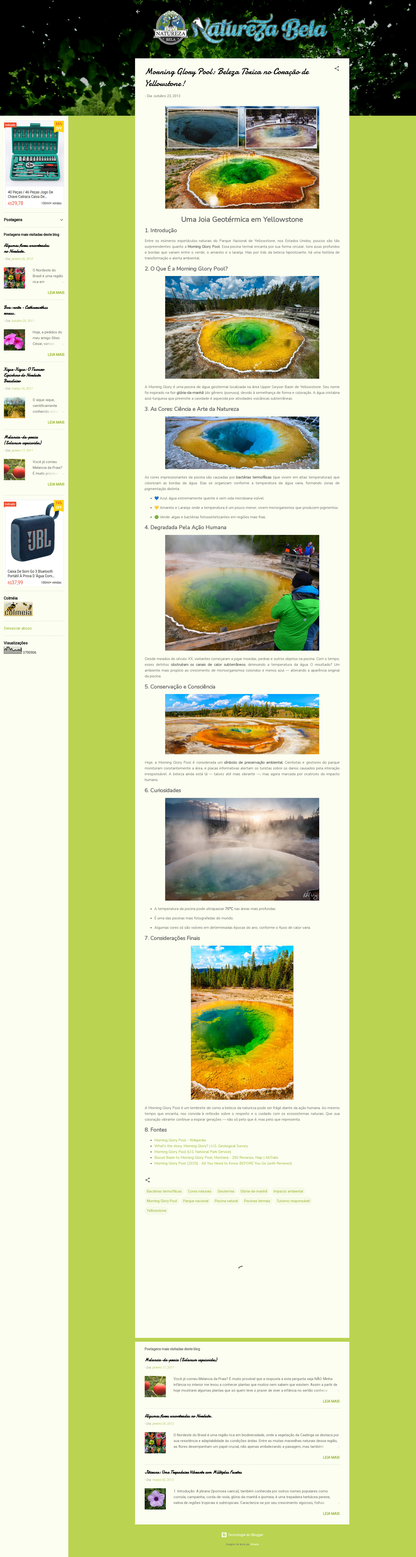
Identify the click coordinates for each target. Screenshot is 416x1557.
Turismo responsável (293, 1201)
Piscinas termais (257, 1201)
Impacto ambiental (288, 1191)
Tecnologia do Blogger (245, 1535)
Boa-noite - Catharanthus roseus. (26, 310)
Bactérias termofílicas (164, 1191)
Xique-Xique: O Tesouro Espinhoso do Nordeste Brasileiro (24, 375)
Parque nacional (195, 1201)
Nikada (254, 1544)
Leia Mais (331, 1401)
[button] (337, 69)
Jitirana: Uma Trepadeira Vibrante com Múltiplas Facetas (193, 1472)
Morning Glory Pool (162, 1201)
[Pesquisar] (346, 13)
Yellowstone (156, 1210)
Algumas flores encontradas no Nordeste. (178, 1416)
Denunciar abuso (18, 628)
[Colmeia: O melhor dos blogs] (18, 615)
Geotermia (226, 1191)
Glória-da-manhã (253, 1191)
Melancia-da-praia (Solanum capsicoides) (181, 1360)
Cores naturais (199, 1191)
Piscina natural (226, 1201)
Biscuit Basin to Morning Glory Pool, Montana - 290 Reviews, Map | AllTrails (216, 1157)
